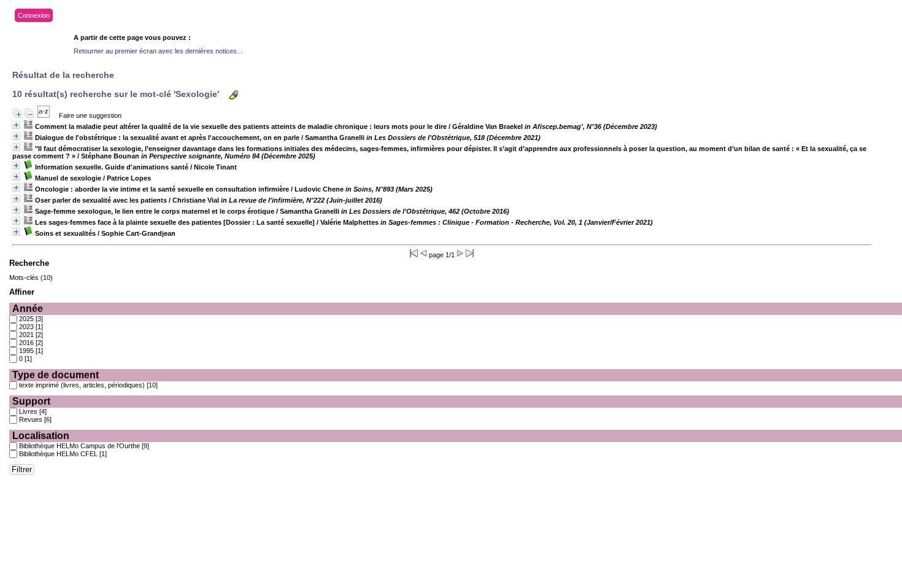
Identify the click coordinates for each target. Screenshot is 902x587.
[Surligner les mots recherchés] (233, 94)
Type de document (55, 375)
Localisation (40, 435)
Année (27, 308)
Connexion (34, 15)
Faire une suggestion (90, 115)
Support (31, 401)
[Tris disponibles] (43, 115)
